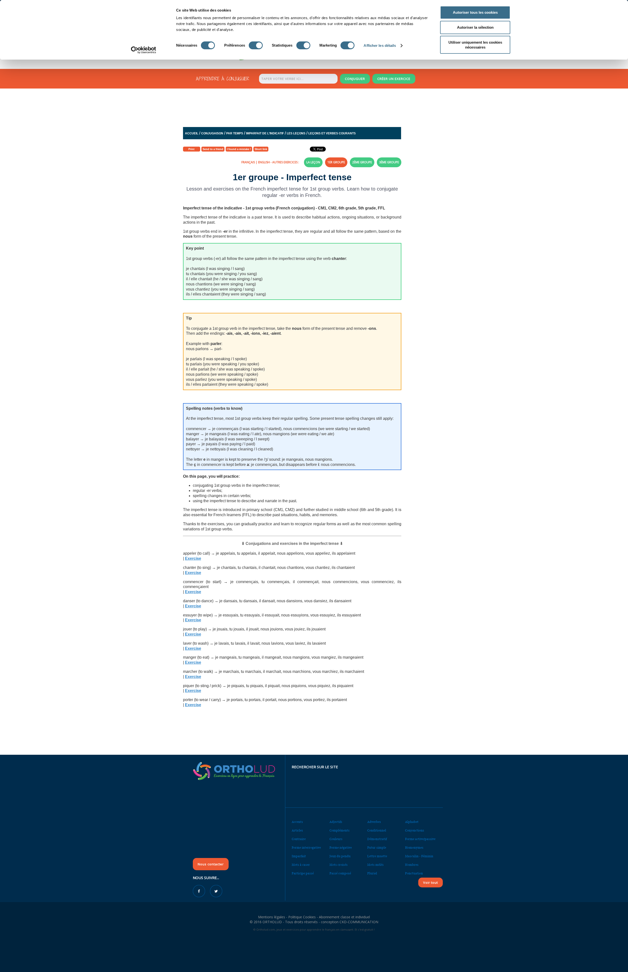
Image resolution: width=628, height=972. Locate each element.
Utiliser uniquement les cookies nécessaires (475, 44)
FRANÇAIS (248, 162)
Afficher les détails (380, 45)
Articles (297, 830)
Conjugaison (212, 133)
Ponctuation (414, 873)
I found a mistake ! (239, 149)
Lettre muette (377, 856)
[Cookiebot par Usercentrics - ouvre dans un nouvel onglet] (143, 50)
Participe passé (303, 873)
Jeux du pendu (340, 856)
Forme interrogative (306, 847)
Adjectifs (335, 822)
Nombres (412, 865)
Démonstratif (377, 839)
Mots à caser (301, 865)
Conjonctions (414, 830)
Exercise (193, 558)
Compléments (339, 830)
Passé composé (340, 873)
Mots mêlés (375, 865)
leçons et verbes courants (332, 133)
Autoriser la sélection (475, 27)
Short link (261, 149)
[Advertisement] (302, 109)
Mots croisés (338, 865)
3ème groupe (389, 162)
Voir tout (430, 882)
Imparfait (299, 856)
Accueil (191, 133)
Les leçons (296, 133)
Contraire (299, 839)
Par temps (234, 133)
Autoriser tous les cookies (475, 12)
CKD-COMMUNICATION (359, 922)
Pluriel (372, 873)
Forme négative (340, 847)
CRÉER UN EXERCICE (393, 79)
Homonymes (414, 847)
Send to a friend (213, 149)
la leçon (313, 162)
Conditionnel (376, 830)
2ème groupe (362, 162)
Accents (297, 822)
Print (191, 149)
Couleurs (335, 839)
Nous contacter (211, 864)
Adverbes (374, 822)
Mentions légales (271, 917)
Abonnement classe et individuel (344, 917)
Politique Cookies (302, 917)
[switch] (256, 45)
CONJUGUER (355, 79)
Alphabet (412, 822)
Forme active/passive (420, 839)
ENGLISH (264, 162)
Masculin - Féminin (419, 856)
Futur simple (376, 847)
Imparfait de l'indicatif (265, 133)
